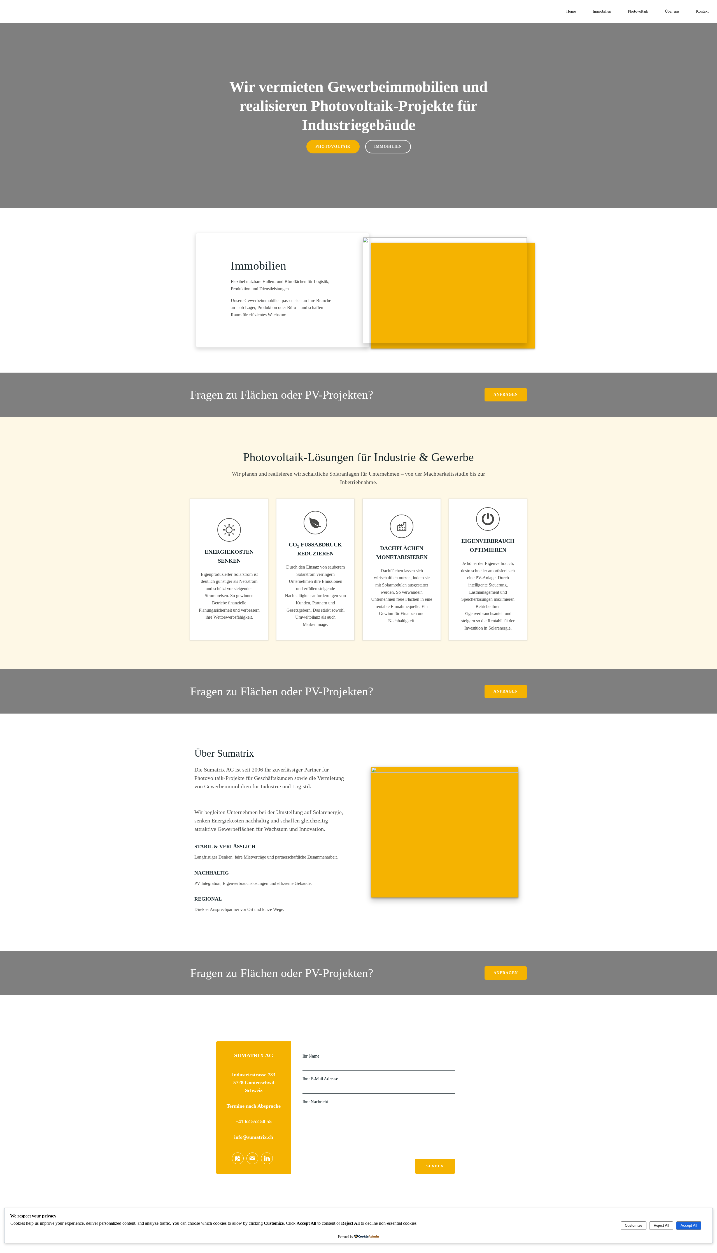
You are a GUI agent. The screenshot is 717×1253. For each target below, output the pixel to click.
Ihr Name (310, 1056)
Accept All (689, 1225)
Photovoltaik (638, 11)
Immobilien (602, 11)
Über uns (672, 11)
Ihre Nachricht (315, 1101)
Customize (633, 1225)
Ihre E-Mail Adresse (320, 1078)
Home (571, 11)
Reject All (661, 1225)
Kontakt (702, 11)
